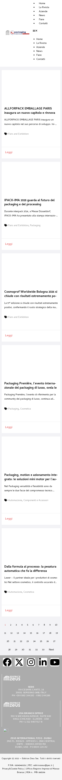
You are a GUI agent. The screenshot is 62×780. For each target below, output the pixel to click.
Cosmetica (25, 409)
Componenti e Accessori (35, 501)
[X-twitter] (19, 662)
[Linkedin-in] (43, 662)
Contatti (43, 24)
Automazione (15, 501)
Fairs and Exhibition (18, 134)
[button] (45, 31)
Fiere (41, 20)
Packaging (35, 226)
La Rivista (44, 8)
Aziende (43, 12)
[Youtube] (54, 662)
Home (42, 4)
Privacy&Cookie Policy (13, 769)
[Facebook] (7, 662)
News (42, 16)
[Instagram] (31, 662)
